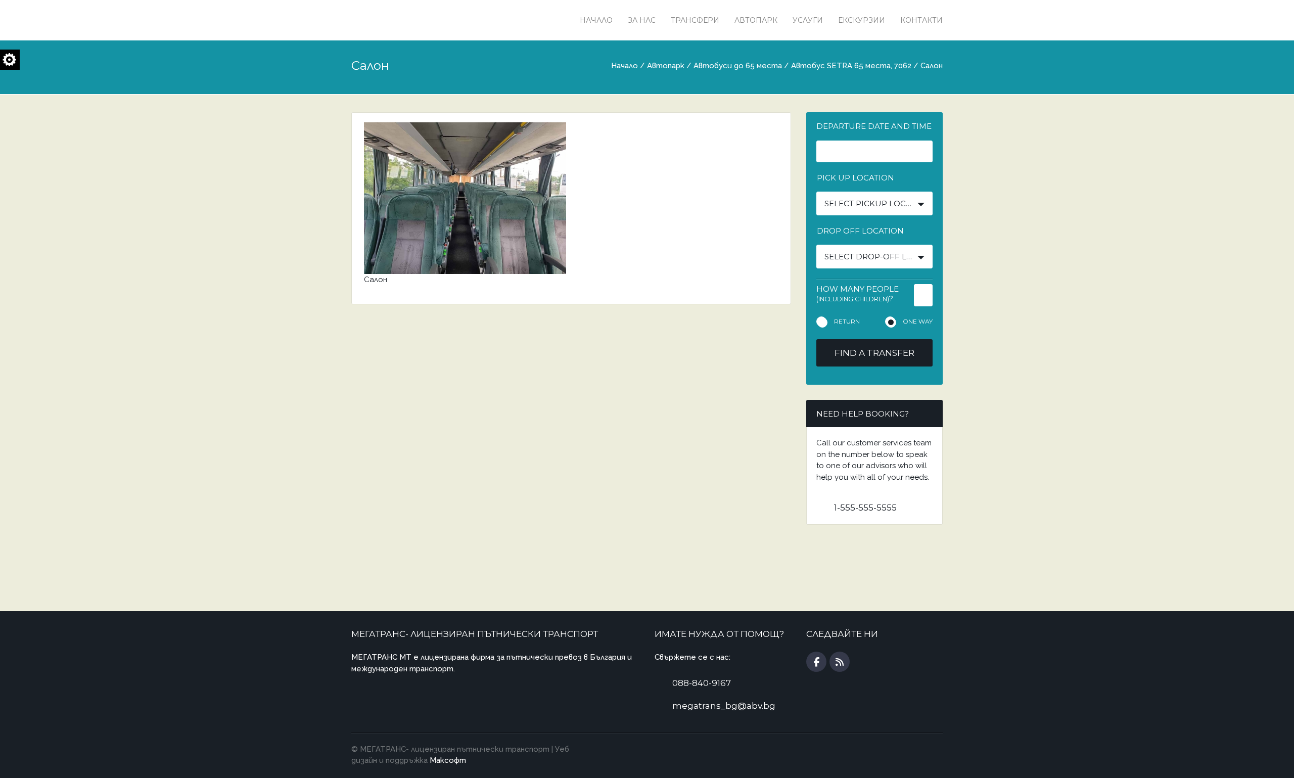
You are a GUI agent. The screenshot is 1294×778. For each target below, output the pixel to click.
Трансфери (695, 20)
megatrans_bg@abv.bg (723, 706)
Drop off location (860, 231)
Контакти (921, 20)
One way (918, 321)
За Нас (642, 20)
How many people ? (857, 293)
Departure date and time (874, 126)
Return (847, 321)
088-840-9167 (701, 683)
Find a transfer (874, 353)
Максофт (448, 760)
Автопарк (755, 20)
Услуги (808, 20)
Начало (596, 20)
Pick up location (855, 177)
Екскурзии (861, 20)
